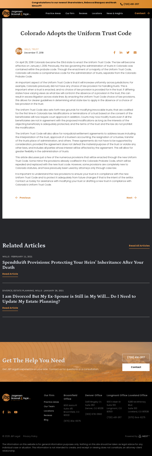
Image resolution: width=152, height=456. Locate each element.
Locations (97, 13)
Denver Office (93, 395)
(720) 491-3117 (131, 4)
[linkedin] (121, 53)
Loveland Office (137, 395)
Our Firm (69, 13)
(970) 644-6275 (136, 417)
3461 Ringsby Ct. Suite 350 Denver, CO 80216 (94, 405)
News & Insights (115, 13)
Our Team (49, 406)
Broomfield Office (70, 397)
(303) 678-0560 (93, 414)
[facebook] (114, 53)
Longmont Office (117, 395)
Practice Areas (53, 13)
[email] (135, 53)
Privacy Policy (30, 436)
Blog (46, 419)
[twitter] (127, 53)
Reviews (83, 13)
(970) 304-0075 (72, 420)
